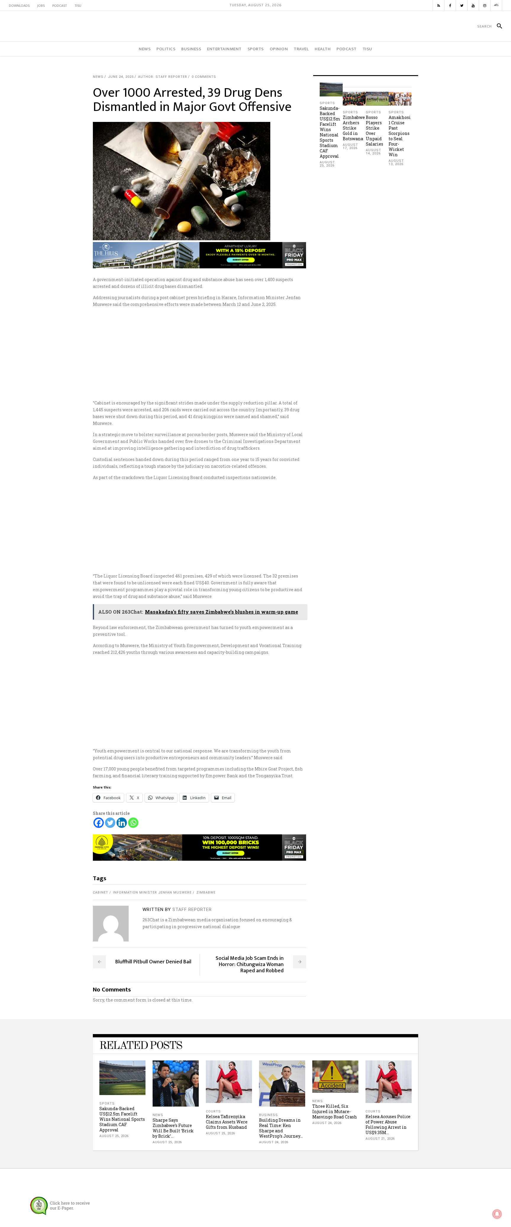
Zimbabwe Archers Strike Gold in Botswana (354, 128)
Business (268, 1115)
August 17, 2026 (350, 146)
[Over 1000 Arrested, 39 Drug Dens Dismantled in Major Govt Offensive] (111, 923)
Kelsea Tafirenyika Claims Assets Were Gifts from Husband (227, 1122)
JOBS (41, 6)
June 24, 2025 (121, 77)
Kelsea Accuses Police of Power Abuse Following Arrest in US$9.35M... (388, 1124)
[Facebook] (98, 823)
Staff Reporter (192, 909)
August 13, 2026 (396, 162)
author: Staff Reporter (162, 77)
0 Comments (204, 77)
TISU (78, 6)
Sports (327, 103)
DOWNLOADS (19, 6)
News (98, 77)
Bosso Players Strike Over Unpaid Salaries (374, 131)
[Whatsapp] (133, 823)
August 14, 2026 (373, 151)
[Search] (497, 26)
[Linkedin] (122, 823)
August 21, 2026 (380, 1139)
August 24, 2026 (273, 1142)
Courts (213, 1111)
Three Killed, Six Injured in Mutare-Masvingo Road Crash (334, 1111)
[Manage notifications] (497, 1214)
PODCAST (59, 6)
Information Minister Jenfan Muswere (152, 892)
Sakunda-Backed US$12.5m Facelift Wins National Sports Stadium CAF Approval (330, 132)
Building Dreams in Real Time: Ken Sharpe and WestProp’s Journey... (281, 1128)
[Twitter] (110, 823)
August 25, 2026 (327, 163)
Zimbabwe (206, 892)
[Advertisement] (255, 353)
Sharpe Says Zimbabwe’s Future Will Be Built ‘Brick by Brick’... (173, 1128)
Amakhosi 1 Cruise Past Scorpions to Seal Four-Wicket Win (400, 136)
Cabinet (100, 892)
